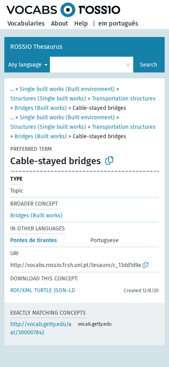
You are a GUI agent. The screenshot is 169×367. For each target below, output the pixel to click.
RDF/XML (21, 290)
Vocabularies (26, 23)
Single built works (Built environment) (67, 89)
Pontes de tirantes (33, 240)
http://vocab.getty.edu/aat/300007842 (41, 328)
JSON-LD (64, 290)
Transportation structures (124, 98)
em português (118, 23)
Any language (25, 64)
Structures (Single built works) (48, 98)
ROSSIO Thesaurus (36, 46)
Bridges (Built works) (41, 108)
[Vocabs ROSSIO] (63, 10)
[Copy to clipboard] (109, 161)
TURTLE (43, 290)
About (59, 23)
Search (148, 64)
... (12, 89)
